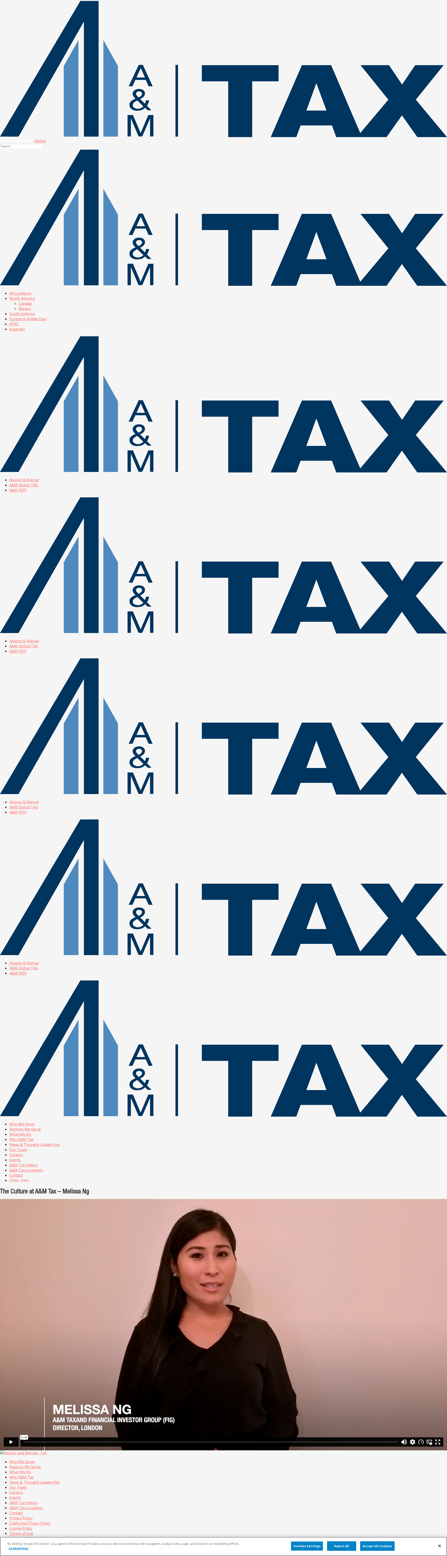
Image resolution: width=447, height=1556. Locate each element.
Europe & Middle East (28, 318)
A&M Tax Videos (23, 1165)
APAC (14, 324)
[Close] (439, 1546)
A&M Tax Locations (26, 1170)
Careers (16, 1154)
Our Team (18, 1149)
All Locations (20, 293)
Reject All (341, 1546)
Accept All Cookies (377, 1546)
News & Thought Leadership (34, 1144)
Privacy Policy (21, 1518)
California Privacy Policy (30, 1523)
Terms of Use (21, 1533)
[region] (223, 1546)
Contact (16, 1175)
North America (22, 298)
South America (22, 313)
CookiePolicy (18, 1548)
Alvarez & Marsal (24, 479)
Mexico (25, 308)
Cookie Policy (20, 1528)
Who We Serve (22, 1124)
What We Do (20, 1134)
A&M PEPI (18, 490)
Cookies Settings (307, 1546)
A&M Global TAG (23, 485)
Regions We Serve (25, 1129)
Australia (17, 329)
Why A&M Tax (21, 1139)
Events (15, 1159)
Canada (25, 303)
